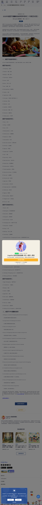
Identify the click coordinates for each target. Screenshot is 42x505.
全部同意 (18, 499)
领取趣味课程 (21, 259)
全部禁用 (10, 499)
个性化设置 (14, 502)
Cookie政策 (15, 497)
